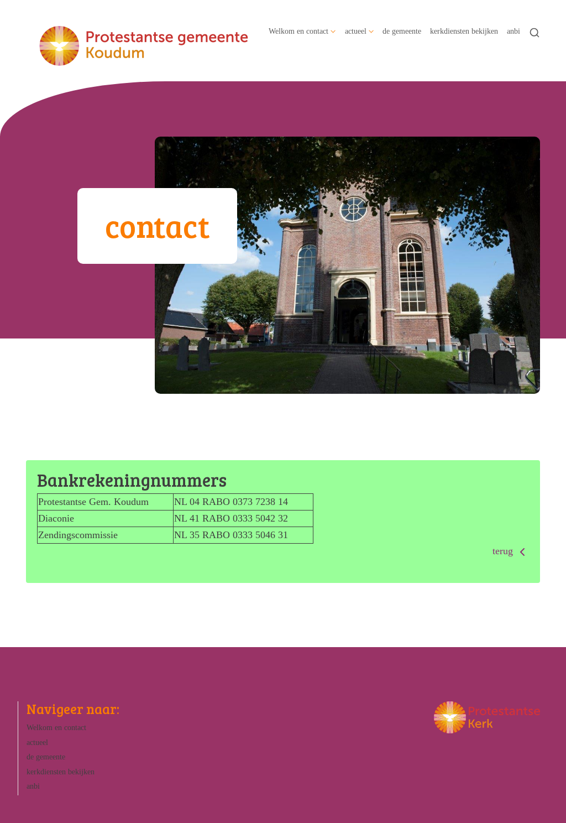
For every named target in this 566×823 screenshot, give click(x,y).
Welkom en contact (298, 31)
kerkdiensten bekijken (464, 31)
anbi (513, 31)
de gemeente (401, 31)
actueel (355, 31)
